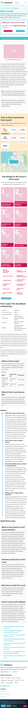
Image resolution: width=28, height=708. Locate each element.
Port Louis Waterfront (19, 293)
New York (10, 680)
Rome (2, 678)
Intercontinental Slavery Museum (11, 38)
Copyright (2, 696)
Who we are (3, 691)
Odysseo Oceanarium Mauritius (5, 271)
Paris (22, 680)
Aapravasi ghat (6, 280)
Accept (3, 705)
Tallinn (11, 671)
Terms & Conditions (5, 694)
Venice (3, 682)
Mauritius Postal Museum (6, 224)
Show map (14, 161)
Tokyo (16, 682)
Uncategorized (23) (6, 298)
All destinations (5, 686)
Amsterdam (9, 682)
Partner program (4, 699)
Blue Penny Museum (4, 245)
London (8, 678)
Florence (17, 680)
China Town (5, 289)
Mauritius (10, 8)
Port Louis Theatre (7, 276)
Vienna (18, 678)
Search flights (8, 31)
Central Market (19, 245)
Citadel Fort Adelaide (18, 224)
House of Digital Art (6, 293)
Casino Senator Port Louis (20, 280)
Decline (8, 705)
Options (14, 705)
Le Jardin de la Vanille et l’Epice (6, 265)
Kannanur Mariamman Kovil (20, 271)
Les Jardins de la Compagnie (20, 284)
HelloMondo (3, 8)
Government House (19, 289)
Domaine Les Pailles (5, 284)
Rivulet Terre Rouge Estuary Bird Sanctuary (20, 204)
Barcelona (4, 680)
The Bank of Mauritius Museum (21, 276)
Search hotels (20, 31)
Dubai (13, 678)
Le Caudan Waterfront (18, 265)
